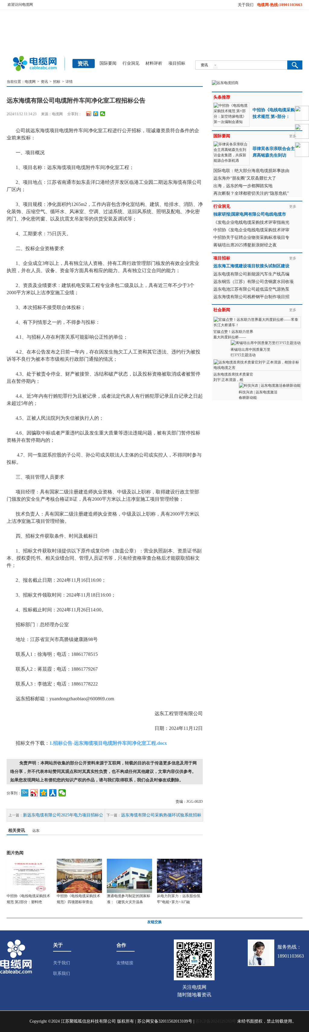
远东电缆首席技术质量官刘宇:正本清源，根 (233, 377)
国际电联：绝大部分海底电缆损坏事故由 (251, 170)
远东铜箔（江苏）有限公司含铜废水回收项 (253, 281)
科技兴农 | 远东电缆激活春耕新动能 (258, 395)
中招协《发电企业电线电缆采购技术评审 (251, 230)
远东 (36, 831)
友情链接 (124, 963)
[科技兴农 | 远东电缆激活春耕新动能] (270, 385)
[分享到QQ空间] (95, 113)
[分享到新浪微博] (88, 113)
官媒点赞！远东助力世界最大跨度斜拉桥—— (233, 334)
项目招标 (176, 63)
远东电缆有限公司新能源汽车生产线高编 (251, 274)
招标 (56, 82)
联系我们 (61, 973)
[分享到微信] (102, 113)
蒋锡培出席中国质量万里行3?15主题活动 (250, 352)
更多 (292, 206)
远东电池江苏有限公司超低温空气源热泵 (251, 289)
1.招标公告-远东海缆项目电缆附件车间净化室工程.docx (108, 743)
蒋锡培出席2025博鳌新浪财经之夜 (245, 245)
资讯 (44, 82)
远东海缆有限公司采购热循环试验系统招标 (161, 815)
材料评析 (153, 63)
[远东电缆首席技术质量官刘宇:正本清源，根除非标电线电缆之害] (257, 362)
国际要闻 (108, 63)
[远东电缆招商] (225, 83)
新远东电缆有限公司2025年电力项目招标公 (63, 815)
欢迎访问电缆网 (20, 4)
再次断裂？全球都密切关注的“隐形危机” (251, 193)
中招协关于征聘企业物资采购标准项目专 (251, 237)
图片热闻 (15, 853)
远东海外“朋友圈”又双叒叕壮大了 (244, 178)
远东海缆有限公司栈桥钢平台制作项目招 (251, 297)
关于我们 (245, 4)
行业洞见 (131, 63)
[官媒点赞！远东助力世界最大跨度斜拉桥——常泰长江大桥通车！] (257, 319)
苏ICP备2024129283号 (216, 1021)
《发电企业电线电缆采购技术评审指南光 (251, 222)
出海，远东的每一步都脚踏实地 (242, 186)
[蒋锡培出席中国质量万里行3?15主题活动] (266, 342)
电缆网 (30, 82)
